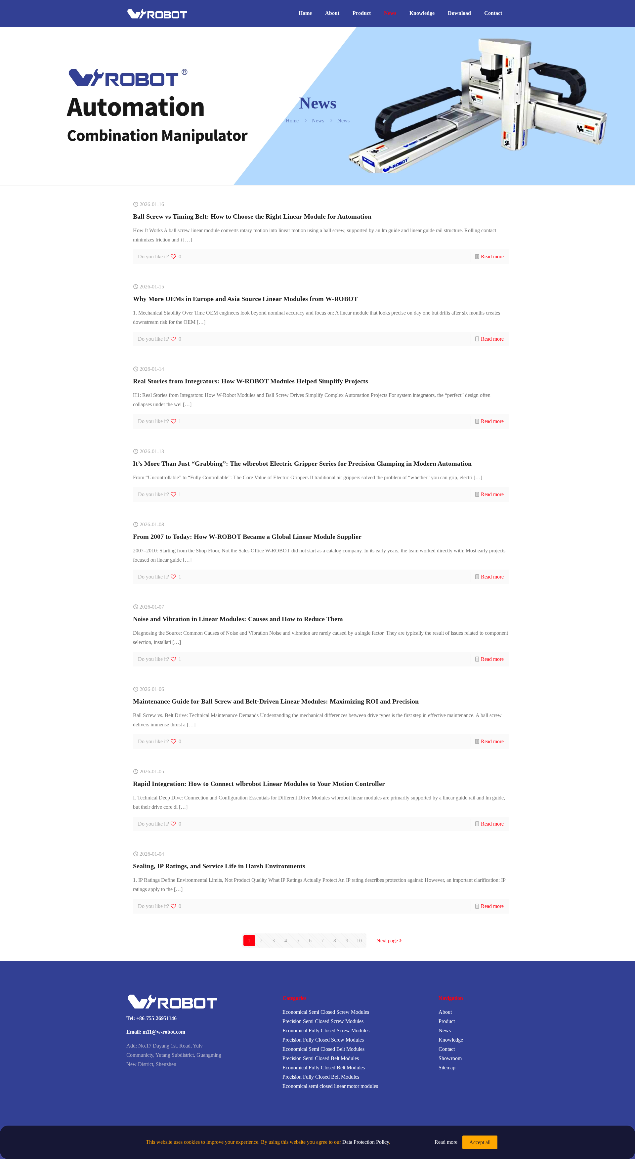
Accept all (479, 1142)
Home (292, 120)
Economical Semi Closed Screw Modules (325, 1012)
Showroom (450, 1058)
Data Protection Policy (365, 1142)
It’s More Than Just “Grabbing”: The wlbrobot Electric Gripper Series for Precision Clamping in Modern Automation (302, 463)
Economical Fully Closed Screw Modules (325, 1030)
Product (447, 1021)
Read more (492, 256)
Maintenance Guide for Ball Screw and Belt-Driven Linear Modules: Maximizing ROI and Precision (276, 701)
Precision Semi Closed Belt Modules (320, 1058)
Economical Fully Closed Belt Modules (323, 1067)
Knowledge (451, 1040)
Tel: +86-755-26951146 (151, 1018)
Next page (387, 940)
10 (359, 940)
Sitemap (447, 1067)
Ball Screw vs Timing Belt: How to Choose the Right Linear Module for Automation (252, 216)
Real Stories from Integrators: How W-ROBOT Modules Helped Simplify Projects (250, 381)
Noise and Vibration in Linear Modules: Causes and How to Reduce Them (238, 618)
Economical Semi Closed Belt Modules (323, 1049)
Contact (447, 1049)
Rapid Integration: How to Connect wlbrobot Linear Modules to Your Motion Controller (259, 783)
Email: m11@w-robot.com (155, 1032)
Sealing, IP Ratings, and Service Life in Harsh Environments (219, 866)
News (318, 120)
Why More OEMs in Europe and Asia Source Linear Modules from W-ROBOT (245, 298)
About (445, 1012)
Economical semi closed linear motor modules (330, 1086)
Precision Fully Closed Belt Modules (320, 1077)
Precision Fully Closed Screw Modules (323, 1040)
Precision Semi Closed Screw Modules (322, 1021)
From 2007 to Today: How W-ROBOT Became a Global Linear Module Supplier (247, 536)
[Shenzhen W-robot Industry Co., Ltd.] (159, 13)
